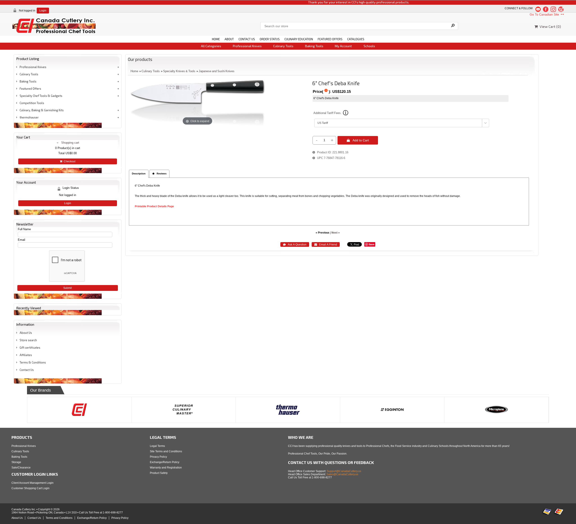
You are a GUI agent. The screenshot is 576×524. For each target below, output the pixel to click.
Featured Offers (30, 88)
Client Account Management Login (32, 482)
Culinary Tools (283, 46)
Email (21, 239)
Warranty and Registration (166, 467)
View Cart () (549, 26)
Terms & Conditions (33, 362)
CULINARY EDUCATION (298, 39)
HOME (216, 39)
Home (134, 71)
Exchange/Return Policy (164, 462)
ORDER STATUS (270, 39)
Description (139, 173)
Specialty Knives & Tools (179, 71)
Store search (28, 340)
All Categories (211, 46)
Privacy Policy (158, 456)
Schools (369, 46)
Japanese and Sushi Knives (216, 71)
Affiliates (26, 355)
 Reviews (159, 173)
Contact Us (27, 370)
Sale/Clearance (21, 467)
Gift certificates (30, 347)
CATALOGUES (355, 39)
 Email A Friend (325, 244)
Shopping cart (70, 142)
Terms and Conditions (59, 518)
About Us (26, 332)
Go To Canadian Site (545, 14)
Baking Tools (314, 46)
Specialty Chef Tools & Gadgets (41, 96)
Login (42, 10)
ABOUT (229, 39)
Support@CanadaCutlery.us (344, 471)
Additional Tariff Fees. (327, 112)
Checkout (68, 161)
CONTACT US (246, 39)
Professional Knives (247, 46)
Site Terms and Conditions (166, 451)
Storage (16, 462)
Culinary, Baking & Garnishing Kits (42, 110)
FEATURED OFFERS (330, 39)
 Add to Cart (358, 140)
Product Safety (159, 473)
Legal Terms (157, 446)
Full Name (24, 229)
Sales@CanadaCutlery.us (342, 474)
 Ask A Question (294, 244)
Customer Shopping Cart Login (30, 488)
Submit (67, 288)
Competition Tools (32, 103)
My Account (343, 46)
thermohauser (29, 117)
